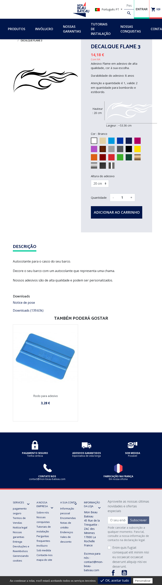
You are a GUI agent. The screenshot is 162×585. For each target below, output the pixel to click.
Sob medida (44, 550)
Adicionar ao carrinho (117, 212)
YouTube (124, 573)
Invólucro (42, 545)
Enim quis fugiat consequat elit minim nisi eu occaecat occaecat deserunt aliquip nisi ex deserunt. (130, 557)
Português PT (110, 9)
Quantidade (99, 197)
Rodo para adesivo (45, 396)
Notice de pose (24, 302)
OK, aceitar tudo (114, 580)
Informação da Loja (92, 504)
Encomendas (68, 518)
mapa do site (44, 560)
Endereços (66, 532)
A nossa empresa (42, 504)
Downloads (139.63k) (28, 310)
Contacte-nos (45, 555)
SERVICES (18, 502)
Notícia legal (20, 527)
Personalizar (143, 580)
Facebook (113, 573)
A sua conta (68, 502)
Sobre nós (43, 512)
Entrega (17, 541)
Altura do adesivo (103, 176)
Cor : (94, 134)
